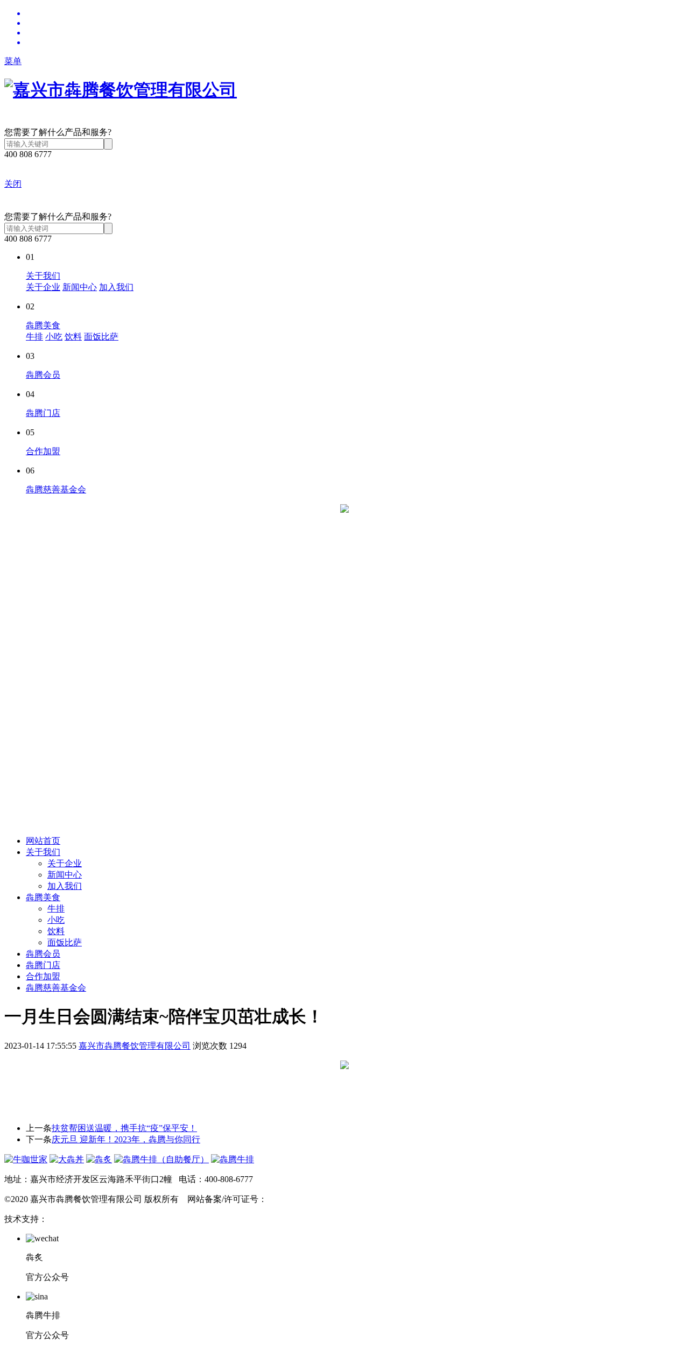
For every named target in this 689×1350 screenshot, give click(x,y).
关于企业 (43, 287)
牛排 (34, 336)
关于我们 (43, 275)
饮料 (73, 336)
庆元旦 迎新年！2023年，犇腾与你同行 (126, 1139)
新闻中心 (79, 287)
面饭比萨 (101, 336)
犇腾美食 (43, 325)
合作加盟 (43, 451)
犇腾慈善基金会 (56, 489)
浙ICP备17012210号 (304, 1199)
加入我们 (116, 287)
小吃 (53, 336)
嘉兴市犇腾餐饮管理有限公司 (135, 1045)
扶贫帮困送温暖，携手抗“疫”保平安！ (124, 1128)
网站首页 (43, 840)
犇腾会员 (43, 374)
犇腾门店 (43, 413)
